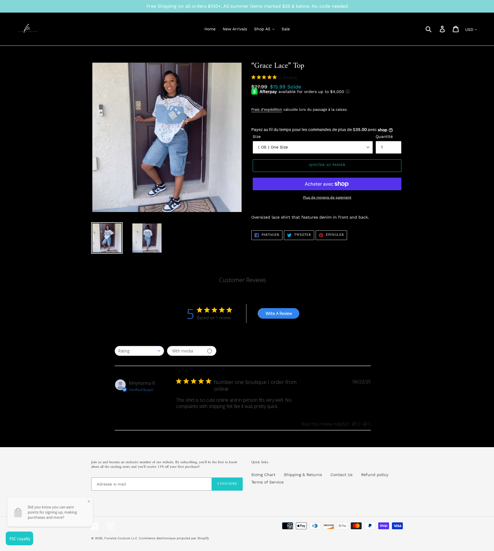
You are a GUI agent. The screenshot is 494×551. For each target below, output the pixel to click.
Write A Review (279, 313)
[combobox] (139, 351)
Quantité (384, 136)
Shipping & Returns (303, 474)
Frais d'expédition (266, 109)
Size (257, 136)
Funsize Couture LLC (121, 538)
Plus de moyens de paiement (327, 197)
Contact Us (341, 474)
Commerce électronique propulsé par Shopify (174, 538)
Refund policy (374, 474)
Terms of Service (267, 482)
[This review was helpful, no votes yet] (354, 424)
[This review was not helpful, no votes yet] (365, 424)
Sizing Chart (263, 474)
